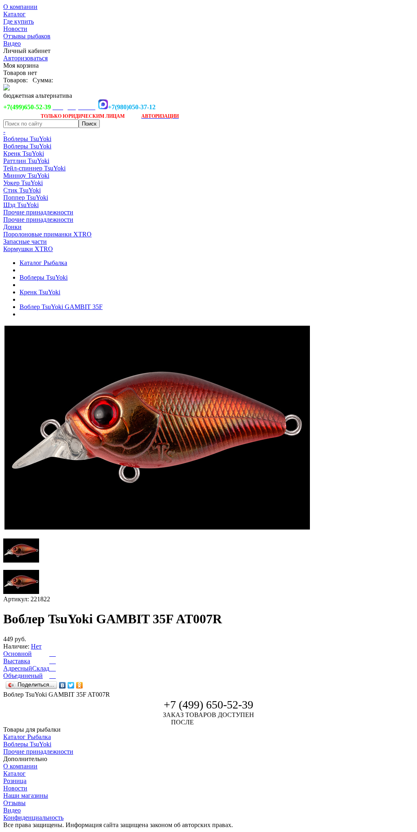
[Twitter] (71, 685)
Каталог (14, 14)
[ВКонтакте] (62, 685)
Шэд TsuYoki (21, 204)
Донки (12, 226)
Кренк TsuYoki (23, 153)
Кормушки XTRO (28, 248)
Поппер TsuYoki (25, 197)
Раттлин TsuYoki (26, 160)
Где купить (18, 21)
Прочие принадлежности (38, 212)
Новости (15, 28)
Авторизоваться (25, 58)
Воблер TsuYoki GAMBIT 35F (61, 306)
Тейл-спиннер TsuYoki (34, 168)
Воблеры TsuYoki (27, 138)
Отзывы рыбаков (26, 36)
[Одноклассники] (79, 685)
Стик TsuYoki (22, 190)
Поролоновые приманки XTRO (47, 234)
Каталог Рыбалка (43, 262)
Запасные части (25, 241)
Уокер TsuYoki (23, 182)
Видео (12, 43)
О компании (20, 6)
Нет (36, 646)
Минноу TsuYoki (26, 175)
